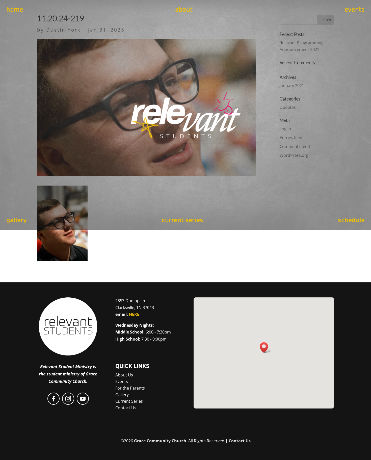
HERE (134, 314)
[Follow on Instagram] (68, 399)
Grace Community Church (160, 441)
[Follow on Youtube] (83, 399)
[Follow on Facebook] (53, 399)
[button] (265, 347)
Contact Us (240, 441)
